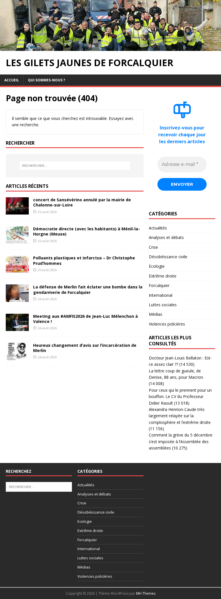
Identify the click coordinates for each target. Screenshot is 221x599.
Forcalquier (159, 285)
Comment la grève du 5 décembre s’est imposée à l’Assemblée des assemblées (180, 441)
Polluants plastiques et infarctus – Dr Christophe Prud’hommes (84, 260)
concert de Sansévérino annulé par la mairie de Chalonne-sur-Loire (82, 202)
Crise (153, 247)
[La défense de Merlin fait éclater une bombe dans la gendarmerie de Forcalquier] (17, 298)
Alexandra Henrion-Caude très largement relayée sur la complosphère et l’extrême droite (180, 416)
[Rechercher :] (75, 166)
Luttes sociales (163, 304)
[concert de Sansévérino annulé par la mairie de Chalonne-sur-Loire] (17, 211)
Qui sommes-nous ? (46, 80)
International (160, 295)
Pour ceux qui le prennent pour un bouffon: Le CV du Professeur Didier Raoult (180, 396)
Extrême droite (162, 276)
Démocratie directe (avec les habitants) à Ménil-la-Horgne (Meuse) (86, 231)
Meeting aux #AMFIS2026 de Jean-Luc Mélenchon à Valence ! (85, 318)
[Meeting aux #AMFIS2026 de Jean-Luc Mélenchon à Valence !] (17, 327)
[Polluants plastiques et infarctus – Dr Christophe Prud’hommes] (17, 269)
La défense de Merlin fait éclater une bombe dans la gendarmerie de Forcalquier (87, 289)
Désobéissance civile (168, 256)
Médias (155, 314)
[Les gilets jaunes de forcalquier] (110, 47)
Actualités (158, 228)
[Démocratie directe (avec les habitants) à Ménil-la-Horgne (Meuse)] (17, 240)
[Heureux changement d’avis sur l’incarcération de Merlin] (17, 356)
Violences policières (167, 324)
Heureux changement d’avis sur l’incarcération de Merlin (84, 347)
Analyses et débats (166, 237)
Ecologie (157, 266)
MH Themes (145, 593)
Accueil (11, 80)
